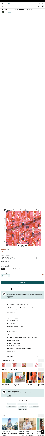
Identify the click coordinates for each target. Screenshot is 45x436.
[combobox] (38, 6)
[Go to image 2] (21, 246)
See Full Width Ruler (22, 245)
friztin (9, 11)
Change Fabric (39, 257)
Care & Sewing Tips (22, 351)
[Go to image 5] (23, 246)
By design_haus (28, 385)
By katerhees (16, 385)
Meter (7, 268)
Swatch (20, 268)
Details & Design (22, 301)
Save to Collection (22, 286)
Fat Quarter (14, 268)
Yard (3, 268)
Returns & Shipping (22, 354)
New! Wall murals (22, 1)
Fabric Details (5, 261)
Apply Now (9, 395)
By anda (39, 385)
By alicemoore (4, 385)
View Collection (10, 297)
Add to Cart (22, 282)
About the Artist (22, 356)
